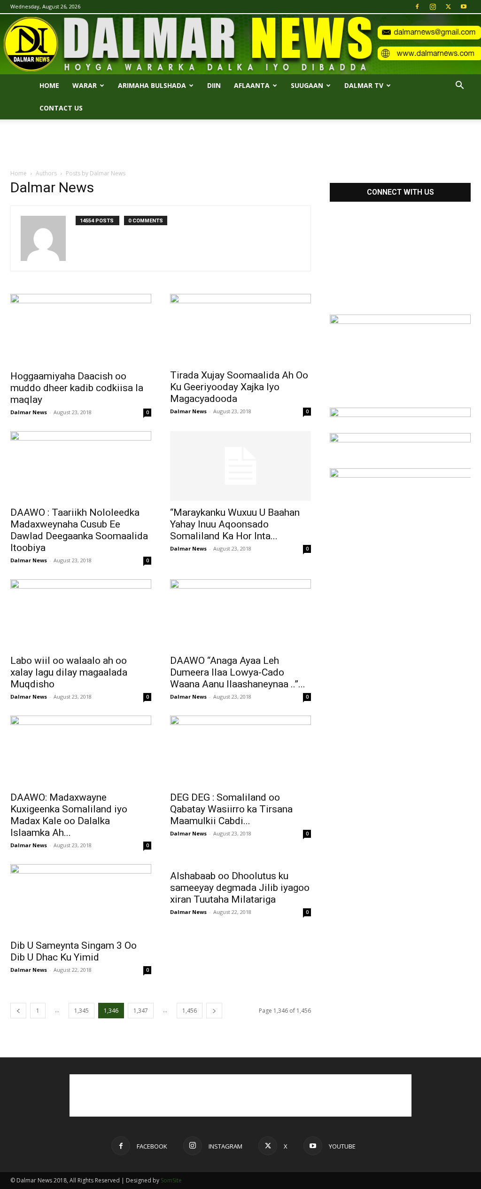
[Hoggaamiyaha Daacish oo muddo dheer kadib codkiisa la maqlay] (80, 329)
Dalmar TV (363, 85)
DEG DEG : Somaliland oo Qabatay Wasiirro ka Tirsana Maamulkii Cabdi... (231, 809)
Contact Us (61, 107)
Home (49, 85)
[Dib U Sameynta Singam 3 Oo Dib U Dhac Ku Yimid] (80, 899)
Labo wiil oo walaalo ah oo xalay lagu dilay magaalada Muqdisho (68, 672)
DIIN (214, 85)
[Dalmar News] (240, 44)
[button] (459, 86)
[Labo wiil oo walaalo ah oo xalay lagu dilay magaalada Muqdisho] (80, 614)
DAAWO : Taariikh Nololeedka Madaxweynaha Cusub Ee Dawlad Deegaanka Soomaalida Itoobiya (79, 530)
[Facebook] (417, 6)
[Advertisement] (240, 145)
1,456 (189, 1011)
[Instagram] (433, 6)
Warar (84, 85)
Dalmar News (28, 412)
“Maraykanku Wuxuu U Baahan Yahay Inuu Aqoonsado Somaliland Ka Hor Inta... (235, 524)
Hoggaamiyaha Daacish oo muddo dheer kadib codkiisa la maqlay (76, 387)
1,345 (81, 1011)
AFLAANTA (252, 85)
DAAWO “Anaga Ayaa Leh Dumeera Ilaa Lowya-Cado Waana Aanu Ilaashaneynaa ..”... (237, 672)
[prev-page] (18, 1010)
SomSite (171, 1180)
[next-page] (214, 1010)
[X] (448, 6)
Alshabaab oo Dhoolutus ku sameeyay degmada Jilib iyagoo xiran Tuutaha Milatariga (240, 887)
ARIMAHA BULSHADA (152, 85)
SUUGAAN (307, 85)
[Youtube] (464, 6)
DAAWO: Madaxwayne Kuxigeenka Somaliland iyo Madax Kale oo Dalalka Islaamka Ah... (68, 815)
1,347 (140, 1011)
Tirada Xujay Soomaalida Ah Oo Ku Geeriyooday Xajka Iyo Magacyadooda (239, 387)
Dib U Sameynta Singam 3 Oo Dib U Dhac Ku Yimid (73, 951)
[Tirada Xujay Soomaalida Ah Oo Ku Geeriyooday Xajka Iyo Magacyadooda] (240, 328)
